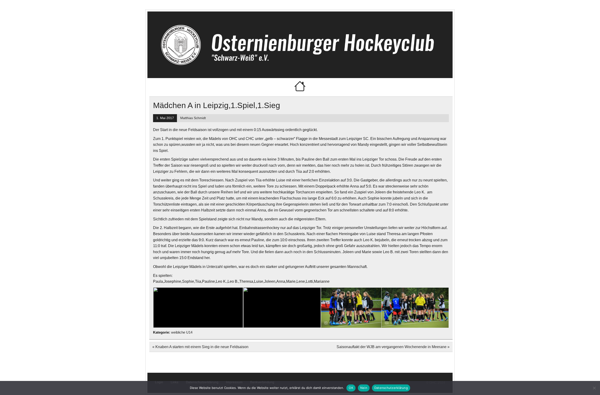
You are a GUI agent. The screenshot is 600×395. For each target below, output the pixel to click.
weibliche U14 (181, 332)
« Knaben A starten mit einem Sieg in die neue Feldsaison (200, 347)
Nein (363, 388)
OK (351, 388)
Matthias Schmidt (193, 118)
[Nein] (594, 388)
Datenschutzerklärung (391, 388)
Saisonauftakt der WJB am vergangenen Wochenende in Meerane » (393, 347)
